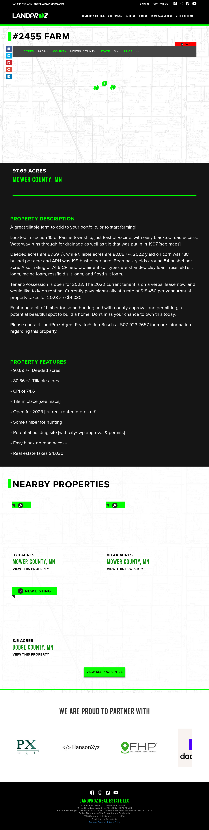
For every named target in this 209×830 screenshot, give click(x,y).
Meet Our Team (184, 16)
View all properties (104, 672)
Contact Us (160, 3)
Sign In (144, 3)
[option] (59, 748)
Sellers (131, 16)
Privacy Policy (113, 822)
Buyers (143, 16)
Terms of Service (97, 822)
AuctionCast (115, 16)
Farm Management (161, 16)
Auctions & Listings (93, 16)
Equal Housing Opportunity (104, 819)
